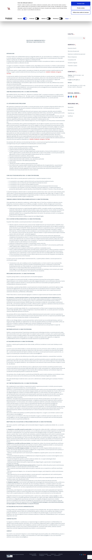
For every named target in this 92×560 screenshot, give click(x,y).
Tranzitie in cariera (72, 65)
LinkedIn (48, 72)
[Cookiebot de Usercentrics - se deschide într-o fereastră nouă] (9, 19)
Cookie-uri (53, 554)
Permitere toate (80, 3)
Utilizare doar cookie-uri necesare (81, 12)
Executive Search (72, 48)
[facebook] (68, 97)
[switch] (37, 18)
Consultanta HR (72, 60)
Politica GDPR (32, 554)
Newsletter (70, 107)
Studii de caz (71, 113)
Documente (71, 110)
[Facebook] (79, 554)
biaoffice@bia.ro (76, 79)
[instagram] (73, 97)
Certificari (70, 116)
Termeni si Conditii (43, 554)
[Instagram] (83, 554)
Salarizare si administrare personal (76, 54)
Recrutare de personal (73, 51)
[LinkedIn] (81, 554)
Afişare (67, 18)
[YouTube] (85, 554)
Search (84, 38)
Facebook (53, 72)
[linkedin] (71, 97)
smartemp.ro (57, 555)
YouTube (9, 73)
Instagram (58, 72)
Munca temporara (72, 57)
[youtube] (76, 97)
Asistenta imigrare (72, 62)
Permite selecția (81, 8)
